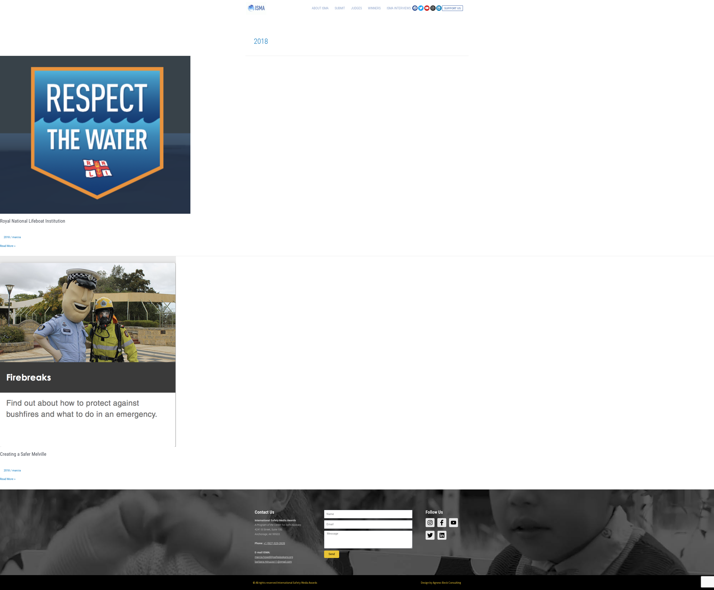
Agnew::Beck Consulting (447, 582)
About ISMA (320, 8)
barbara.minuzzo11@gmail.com (273, 561)
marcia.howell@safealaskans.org (274, 557)
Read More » (7, 246)
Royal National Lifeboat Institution (32, 221)
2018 (7, 237)
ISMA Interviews (399, 8)
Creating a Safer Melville (23, 454)
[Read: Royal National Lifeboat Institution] (95, 134)
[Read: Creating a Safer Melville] (88, 351)
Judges (356, 8)
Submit (340, 8)
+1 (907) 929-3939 (274, 543)
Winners (374, 8)
